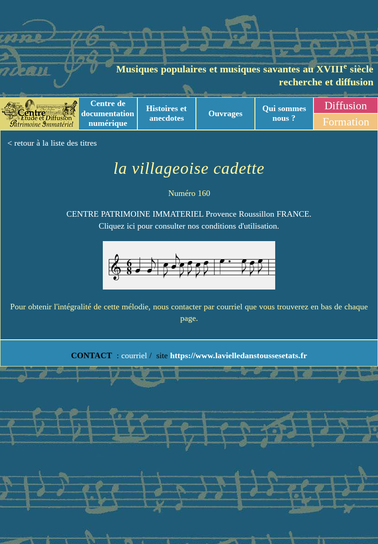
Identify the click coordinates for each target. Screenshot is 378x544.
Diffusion (346, 106)
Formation (346, 122)
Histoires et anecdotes (166, 113)
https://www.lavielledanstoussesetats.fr (237, 355)
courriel (134, 355)
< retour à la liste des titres (52, 143)
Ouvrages (225, 113)
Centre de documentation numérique (107, 113)
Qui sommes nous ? (284, 113)
